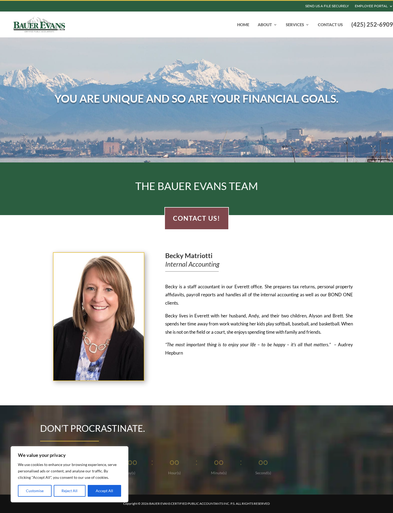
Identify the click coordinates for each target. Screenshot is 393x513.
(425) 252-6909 (372, 24)
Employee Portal (371, 6)
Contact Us (330, 24)
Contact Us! (196, 218)
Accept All (104, 490)
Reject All (69, 490)
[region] (69, 474)
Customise (35, 490)
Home (243, 24)
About (265, 24)
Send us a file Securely (327, 6)
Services (295, 24)
